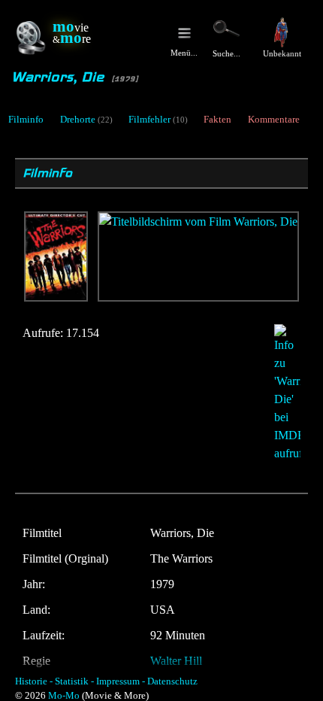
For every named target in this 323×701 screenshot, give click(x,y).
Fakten (217, 119)
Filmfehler (149, 119)
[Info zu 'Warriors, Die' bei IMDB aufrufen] (279, 393)
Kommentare (274, 119)
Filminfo (26, 119)
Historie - (34, 681)
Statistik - (74, 681)
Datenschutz (172, 681)
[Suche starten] (226, 28)
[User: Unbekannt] (282, 32)
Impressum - (120, 681)
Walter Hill (176, 660)
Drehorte (77, 119)
